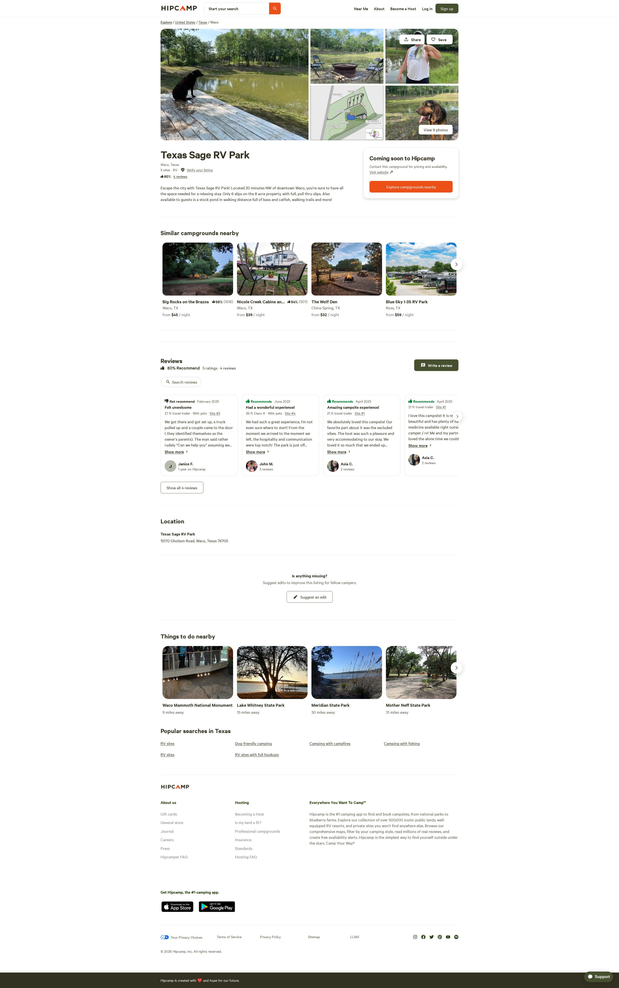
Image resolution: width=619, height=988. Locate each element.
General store (172, 822)
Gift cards (169, 814)
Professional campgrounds (257, 831)
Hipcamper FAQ (174, 856)
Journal (167, 831)
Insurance (243, 839)
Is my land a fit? (248, 822)
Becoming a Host (249, 814)
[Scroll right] (456, 264)
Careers (167, 839)
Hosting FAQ (246, 856)
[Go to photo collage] (235, 84)
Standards (243, 848)
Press (165, 848)
